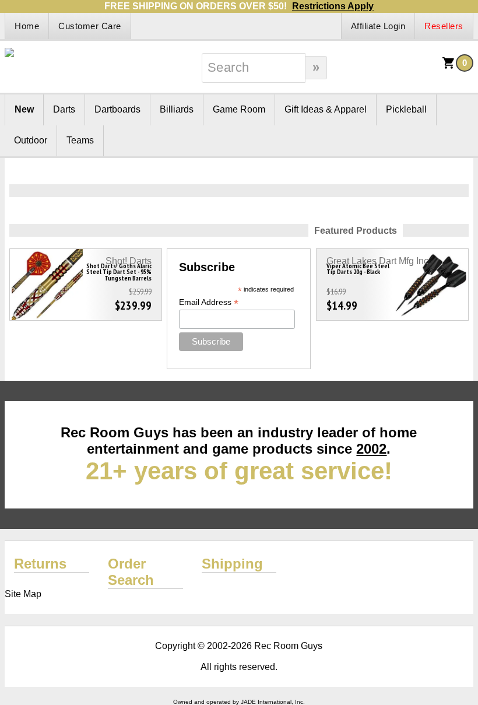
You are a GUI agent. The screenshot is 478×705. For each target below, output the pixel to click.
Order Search (131, 572)
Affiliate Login (378, 26)
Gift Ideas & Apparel (325, 109)
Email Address (208, 302)
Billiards (177, 109)
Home (27, 26)
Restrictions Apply (333, 6)
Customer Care (89, 26)
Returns (40, 563)
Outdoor (30, 140)
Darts (64, 109)
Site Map (23, 594)
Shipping (232, 563)
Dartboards (117, 109)
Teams (80, 140)
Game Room (239, 109)
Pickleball (406, 109)
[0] (449, 67)
